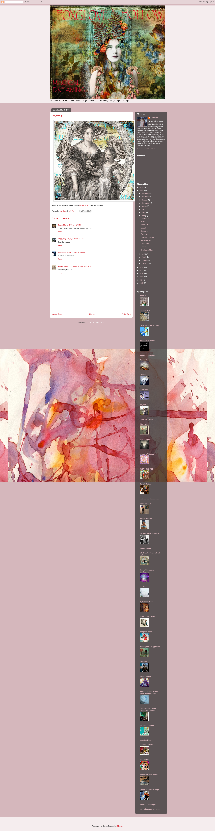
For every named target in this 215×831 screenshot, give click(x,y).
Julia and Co (144, 760)
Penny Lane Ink (146, 676)
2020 (142, 188)
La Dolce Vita (145, 310)
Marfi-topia (62, 253)
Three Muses (144, 390)
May (143, 216)
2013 (142, 283)
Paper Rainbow (145, 503)
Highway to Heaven (148, 237)
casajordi (143, 661)
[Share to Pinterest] (90, 211)
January (145, 263)
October (145, 200)
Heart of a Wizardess (147, 340)
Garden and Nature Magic (149, 790)
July (143, 209)
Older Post (126, 314)
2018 (142, 267)
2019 (142, 191)
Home (92, 314)
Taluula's (143, 375)
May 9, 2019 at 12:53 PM (82, 266)
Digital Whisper (145, 360)
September (146, 203)
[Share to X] (85, 211)
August (144, 206)
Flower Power (146, 240)
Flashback (144, 234)
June (144, 212)
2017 (142, 270)
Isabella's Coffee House (149, 775)
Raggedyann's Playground (150, 647)
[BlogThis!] (83, 211)
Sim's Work (144, 295)
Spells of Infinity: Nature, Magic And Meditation (149, 692)
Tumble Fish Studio (147, 617)
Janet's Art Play (146, 548)
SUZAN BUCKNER (146, 469)
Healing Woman (146, 518)
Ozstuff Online (145, 484)
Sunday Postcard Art (148, 355)
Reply (60, 231)
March (144, 257)
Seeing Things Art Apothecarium (147, 571)
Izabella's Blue (145, 740)
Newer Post (57, 314)
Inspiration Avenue (147, 725)
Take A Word (84, 205)
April (143, 254)
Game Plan (145, 244)
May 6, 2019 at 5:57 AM (75, 239)
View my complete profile (146, 148)
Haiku (143, 222)
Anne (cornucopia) (65, 266)
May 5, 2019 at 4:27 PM (72, 225)
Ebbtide (143, 228)
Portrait (143, 247)
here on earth (145, 439)
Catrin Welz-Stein (146, 420)
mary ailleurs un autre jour (150, 809)
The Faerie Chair (147, 250)
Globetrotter (145, 218)
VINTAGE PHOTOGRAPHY (150, 533)
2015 (142, 277)
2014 (142, 280)
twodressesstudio (146, 745)
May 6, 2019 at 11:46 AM (76, 253)
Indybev (143, 405)
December (145, 194)
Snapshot (144, 225)
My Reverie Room (146, 602)
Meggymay (62, 239)
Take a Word (144, 424)
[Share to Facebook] (88, 211)
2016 (142, 274)
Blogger (120, 826)
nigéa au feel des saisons (149, 499)
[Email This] (81, 211)
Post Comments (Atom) (96, 322)
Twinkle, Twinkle (146, 587)
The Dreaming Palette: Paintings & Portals (148, 709)
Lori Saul (154, 118)
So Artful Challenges (148, 804)
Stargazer (144, 231)
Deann (60, 225)
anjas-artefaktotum (147, 454)
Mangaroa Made (146, 632)
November (145, 197)
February (145, 260)
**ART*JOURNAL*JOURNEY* (150, 325)
